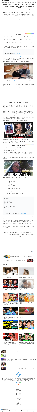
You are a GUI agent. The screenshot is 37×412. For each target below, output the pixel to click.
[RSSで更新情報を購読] (18, 384)
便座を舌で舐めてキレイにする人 (18, 80)
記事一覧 (6, 380)
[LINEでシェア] (25, 221)
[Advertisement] (18, 26)
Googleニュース (27, 378)
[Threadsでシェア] (17, 221)
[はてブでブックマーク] (33, 251)
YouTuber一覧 (10, 380)
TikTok (27, 234)
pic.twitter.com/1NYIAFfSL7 (24, 51)
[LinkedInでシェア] (31, 221)
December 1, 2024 (17, 53)
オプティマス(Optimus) (31, 234)
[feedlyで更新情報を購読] (20, 382)
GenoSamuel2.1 (5, 153)
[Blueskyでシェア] (8, 221)
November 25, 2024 (22, 213)
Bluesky (23, 378)
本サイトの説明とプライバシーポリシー (19, 380)
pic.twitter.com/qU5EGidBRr (9, 211)
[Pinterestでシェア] (28, 221)
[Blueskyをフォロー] (19, 382)
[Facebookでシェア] (14, 221)
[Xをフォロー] (17, 382)
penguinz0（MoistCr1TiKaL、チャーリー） (19, 234)
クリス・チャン (29, 147)
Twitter (19, 378)
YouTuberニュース (11, 234)
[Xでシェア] (31, 251)
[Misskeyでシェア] (11, 221)
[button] (34, 221)
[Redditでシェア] (20, 221)
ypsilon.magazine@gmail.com (29, 379)
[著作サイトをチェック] (16, 382)
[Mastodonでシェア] (6, 221)
